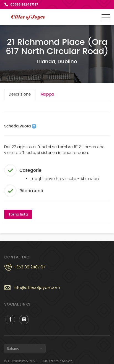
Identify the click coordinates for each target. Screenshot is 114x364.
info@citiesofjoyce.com (37, 287)
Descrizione (20, 94)
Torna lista (18, 214)
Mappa (47, 94)
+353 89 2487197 (29, 267)
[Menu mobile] (106, 18)
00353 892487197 (24, 4)
